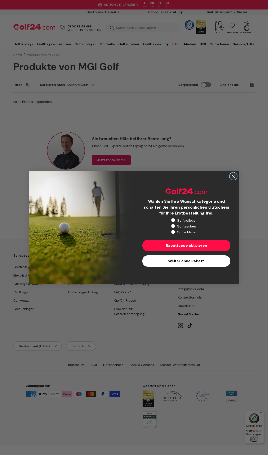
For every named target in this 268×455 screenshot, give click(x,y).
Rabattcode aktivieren (186, 245)
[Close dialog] (233, 176)
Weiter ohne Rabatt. (186, 261)
